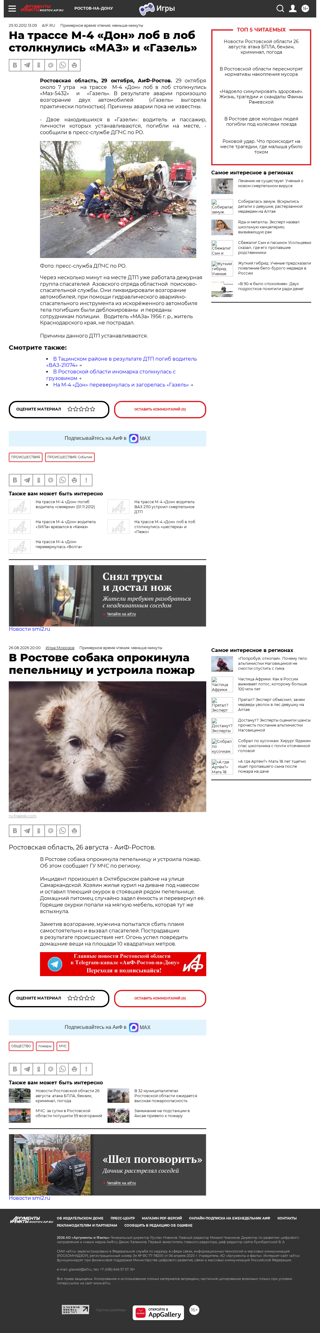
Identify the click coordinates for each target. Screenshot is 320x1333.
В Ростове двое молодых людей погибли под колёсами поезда (261, 121)
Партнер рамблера (111, 1310)
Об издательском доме (80, 1218)
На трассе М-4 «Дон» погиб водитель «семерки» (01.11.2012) (65, 504)
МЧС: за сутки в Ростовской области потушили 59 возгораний (69, 1113)
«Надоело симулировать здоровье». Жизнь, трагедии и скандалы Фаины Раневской (261, 97)
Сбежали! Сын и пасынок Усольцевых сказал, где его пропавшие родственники (274, 247)
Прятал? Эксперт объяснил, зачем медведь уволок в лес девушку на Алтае (271, 704)
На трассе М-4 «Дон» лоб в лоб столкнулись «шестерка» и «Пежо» (164, 526)
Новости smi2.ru (29, 629)
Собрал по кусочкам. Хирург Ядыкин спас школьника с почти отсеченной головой (274, 745)
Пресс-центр (123, 1218)
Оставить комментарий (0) (160, 409)
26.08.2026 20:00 (25, 647)
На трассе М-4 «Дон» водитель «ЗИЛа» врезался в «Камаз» (66, 524)
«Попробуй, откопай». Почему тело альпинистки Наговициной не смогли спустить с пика (272, 663)
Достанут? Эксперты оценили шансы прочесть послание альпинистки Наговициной (274, 725)
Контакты (287, 1218)
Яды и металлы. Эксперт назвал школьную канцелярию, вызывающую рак (269, 227)
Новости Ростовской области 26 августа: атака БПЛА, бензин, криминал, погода (261, 47)
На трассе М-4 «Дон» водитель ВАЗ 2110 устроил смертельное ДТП (164, 506)
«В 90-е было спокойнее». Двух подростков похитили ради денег (271, 286)
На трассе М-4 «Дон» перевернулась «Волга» (59, 544)
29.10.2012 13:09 (23, 25)
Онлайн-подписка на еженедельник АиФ (229, 1218)
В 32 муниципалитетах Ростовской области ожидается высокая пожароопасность (165, 1095)
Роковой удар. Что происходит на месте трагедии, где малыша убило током (261, 147)
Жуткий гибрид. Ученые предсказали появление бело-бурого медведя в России (274, 268)
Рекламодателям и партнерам (87, 1226)
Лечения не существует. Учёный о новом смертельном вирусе (270, 183)
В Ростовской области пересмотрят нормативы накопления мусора (261, 71)
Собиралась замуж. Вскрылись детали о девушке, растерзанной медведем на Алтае (270, 206)
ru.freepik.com (23, 816)
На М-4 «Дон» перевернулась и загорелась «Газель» (121, 385)
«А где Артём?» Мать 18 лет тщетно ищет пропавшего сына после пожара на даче (272, 766)
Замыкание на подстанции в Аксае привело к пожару (162, 1113)
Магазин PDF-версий (162, 1218)
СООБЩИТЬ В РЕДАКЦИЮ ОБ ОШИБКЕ (158, 1226)
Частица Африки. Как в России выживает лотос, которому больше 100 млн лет (272, 684)
